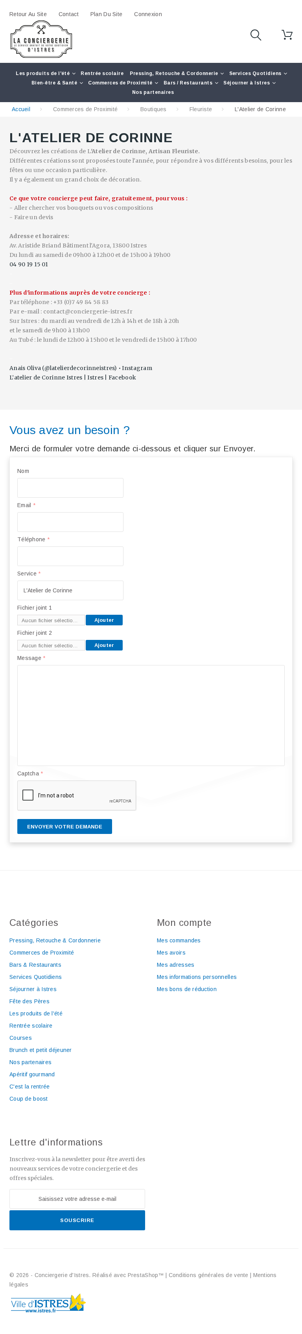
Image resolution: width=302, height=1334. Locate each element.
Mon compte (184, 922)
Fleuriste (201, 109)
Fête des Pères (29, 1001)
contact (69, 14)
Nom (23, 471)
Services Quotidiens (255, 73)
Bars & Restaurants (35, 965)
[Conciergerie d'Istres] (41, 39)
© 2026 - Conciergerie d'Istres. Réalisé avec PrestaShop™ (87, 1275)
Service (29, 573)
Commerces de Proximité (120, 83)
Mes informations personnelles (197, 977)
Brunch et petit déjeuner (40, 1050)
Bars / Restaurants (188, 83)
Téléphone (33, 539)
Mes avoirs (171, 952)
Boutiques (153, 109)
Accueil (21, 109)
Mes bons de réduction (187, 989)
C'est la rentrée (29, 1086)
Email (26, 505)
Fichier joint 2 (34, 633)
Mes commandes (179, 940)
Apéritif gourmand (32, 1074)
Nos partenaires (153, 92)
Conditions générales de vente (209, 1275)
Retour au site (28, 14)
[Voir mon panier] (287, 34)
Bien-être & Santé (54, 83)
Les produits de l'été (43, 73)
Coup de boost (28, 1099)
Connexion (148, 14)
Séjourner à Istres (246, 83)
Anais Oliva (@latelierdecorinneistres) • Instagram (80, 368)
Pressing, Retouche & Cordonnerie (174, 73)
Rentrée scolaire (102, 73)
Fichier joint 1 (34, 608)
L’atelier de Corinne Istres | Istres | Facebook (72, 377)
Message (31, 658)
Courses (20, 1038)
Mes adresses (175, 965)
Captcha (30, 773)
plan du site (106, 14)
